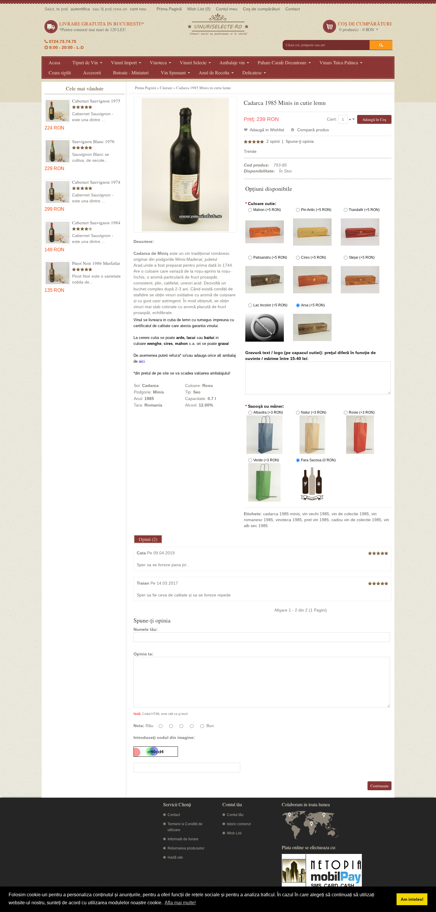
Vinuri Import (124, 62)
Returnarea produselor (186, 848)
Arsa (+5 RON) (313, 305)
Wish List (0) (199, 9)
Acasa (54, 62)
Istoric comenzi (239, 824)
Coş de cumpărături (261, 9)
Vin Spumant (173, 72)
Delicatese (252, 72)
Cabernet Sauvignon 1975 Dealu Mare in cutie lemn (96, 101)
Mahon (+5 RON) (267, 210)
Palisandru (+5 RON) (270, 257)
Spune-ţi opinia (300, 141)
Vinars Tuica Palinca (338, 62)
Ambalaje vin (232, 62)
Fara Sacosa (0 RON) (318, 460)
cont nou (138, 9)
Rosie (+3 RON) (362, 412)
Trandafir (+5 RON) (364, 210)
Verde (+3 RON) (266, 460)
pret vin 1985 (316, 519)
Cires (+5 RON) (313, 257)
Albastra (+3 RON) (268, 412)
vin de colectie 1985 (350, 513)
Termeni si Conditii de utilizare (185, 827)
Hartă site (175, 857)
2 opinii (273, 141)
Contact (292, 9)
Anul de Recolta (214, 72)
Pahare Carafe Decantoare (282, 62)
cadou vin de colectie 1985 (356, 519)
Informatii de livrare (183, 839)
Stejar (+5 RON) (362, 257)
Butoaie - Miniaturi (131, 72)
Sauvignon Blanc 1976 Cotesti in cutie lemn (93, 141)
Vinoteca (158, 62)
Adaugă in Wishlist (267, 129)
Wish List (234, 833)
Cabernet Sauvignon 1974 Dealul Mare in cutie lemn (96, 182)
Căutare (166, 87)
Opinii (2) (148, 539)
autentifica (80, 9)
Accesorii (92, 72)
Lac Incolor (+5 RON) (270, 305)
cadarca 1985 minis (281, 513)
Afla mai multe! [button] (180, 902)
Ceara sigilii (60, 72)
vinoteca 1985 (289, 519)
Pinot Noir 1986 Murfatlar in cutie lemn (96, 263)
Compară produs (313, 129)
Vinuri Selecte (193, 62)
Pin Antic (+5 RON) (316, 210)
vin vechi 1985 (315, 513)
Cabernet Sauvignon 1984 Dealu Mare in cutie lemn (96, 222)
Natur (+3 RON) (313, 412)
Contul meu (227, 9)
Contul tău (235, 815)
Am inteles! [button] (412, 899)
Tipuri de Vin (85, 62)
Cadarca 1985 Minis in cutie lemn (203, 87)
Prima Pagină (169, 9)
